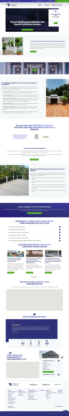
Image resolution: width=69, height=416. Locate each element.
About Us (3, 1)
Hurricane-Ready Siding (12, 398)
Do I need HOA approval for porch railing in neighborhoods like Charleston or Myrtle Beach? (25, 240)
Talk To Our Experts (34, 159)
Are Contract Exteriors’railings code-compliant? (17, 235)
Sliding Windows (31, 398)
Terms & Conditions (16, 413)
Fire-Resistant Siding (11, 399)
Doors (29, 394)
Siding (40, 5)
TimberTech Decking (21, 391)
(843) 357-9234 (46, 384)
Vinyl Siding (10, 394)
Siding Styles (10, 395)
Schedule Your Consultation (27, 29)
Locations (60, 390)
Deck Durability (21, 395)
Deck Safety (20, 394)
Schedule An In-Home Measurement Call (34, 213)
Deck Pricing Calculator (22, 392)
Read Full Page (10, 272)
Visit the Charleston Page (48, 371)
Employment (48, 396)
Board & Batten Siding (11, 402)
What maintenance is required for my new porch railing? (19, 232)
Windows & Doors (57, 5)
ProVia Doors (30, 396)
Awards (47, 398)
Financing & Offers (17, 1)
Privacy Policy (10, 413)
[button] (34, 297)
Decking (46, 5)
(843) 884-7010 (46, 369)
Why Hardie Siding (11, 403)
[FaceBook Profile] (56, 384)
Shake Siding (10, 396)
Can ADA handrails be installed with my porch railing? (18, 237)
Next (55, 23)
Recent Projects (49, 391)
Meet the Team (48, 394)
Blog (47, 395)
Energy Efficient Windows (32, 399)
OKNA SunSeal (42, 390)
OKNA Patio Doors (31, 395)
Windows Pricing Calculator (33, 391)
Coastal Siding (10, 400)
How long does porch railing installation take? (17, 226)
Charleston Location (48, 360)
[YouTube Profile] (60, 384)
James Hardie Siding (11, 392)
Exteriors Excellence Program (51, 392)
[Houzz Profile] (55, 384)
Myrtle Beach (60, 392)
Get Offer (34, 70)
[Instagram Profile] (58, 384)
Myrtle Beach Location (49, 374)
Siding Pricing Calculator (12, 391)
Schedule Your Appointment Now (62, 1)
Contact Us (10, 1)
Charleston (60, 391)
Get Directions (45, 366)
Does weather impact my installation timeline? (17, 229)
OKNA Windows (30, 392)
